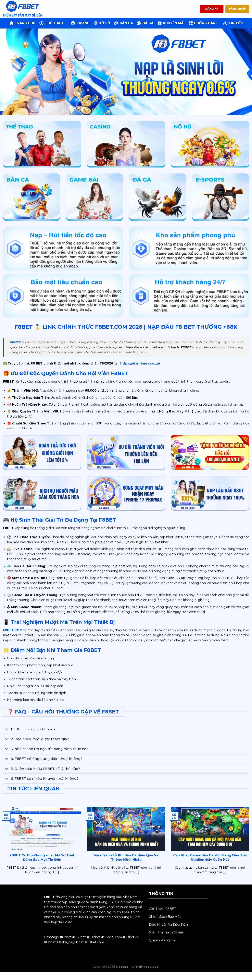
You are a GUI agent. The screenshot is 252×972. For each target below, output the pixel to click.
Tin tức (236, 23)
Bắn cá (126, 23)
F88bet (95, 937)
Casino (83, 23)
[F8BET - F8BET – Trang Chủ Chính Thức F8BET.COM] (22, 9)
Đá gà (148, 23)
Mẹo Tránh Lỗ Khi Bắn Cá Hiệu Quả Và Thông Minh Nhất (126, 857)
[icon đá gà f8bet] (157, 197)
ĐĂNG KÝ (211, 8)
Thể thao (54, 23)
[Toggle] (7, 729)
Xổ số (104, 23)
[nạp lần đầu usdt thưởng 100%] (210, 493)
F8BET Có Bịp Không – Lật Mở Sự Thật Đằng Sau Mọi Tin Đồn (41, 857)
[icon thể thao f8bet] (42, 144)
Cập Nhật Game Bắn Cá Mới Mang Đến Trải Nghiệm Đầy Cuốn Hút (210, 857)
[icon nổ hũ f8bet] (210, 144)
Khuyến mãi (174, 23)
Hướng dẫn (205, 23)
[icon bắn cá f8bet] (31, 197)
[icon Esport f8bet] (220, 197)
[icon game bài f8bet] (94, 197)
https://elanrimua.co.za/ (139, 363)
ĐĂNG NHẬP (237, 8)
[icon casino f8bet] (126, 144)
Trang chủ (25, 23)
